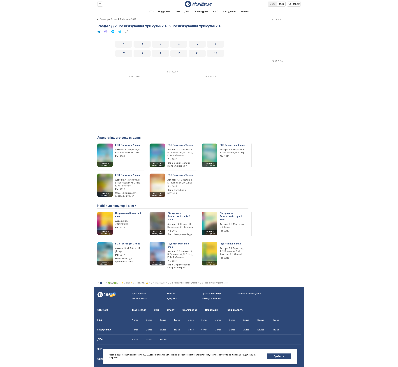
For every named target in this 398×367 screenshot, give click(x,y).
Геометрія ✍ (142, 283)
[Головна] (101, 283)
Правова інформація (211, 293)
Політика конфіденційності (249, 293)
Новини (245, 11)
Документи (172, 298)
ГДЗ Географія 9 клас (127, 243)
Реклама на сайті (140, 298)
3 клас (163, 320)
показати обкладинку (105, 164)
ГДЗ (151, 11)
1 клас (135, 320)
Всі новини (211, 310)
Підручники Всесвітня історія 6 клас (178, 216)
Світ (156, 310)
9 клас (246, 320)
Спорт (171, 310)
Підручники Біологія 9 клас (128, 215)
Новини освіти (234, 310)
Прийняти (279, 356)
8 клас (232, 320)
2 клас (149, 320)
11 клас (275, 320)
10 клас (260, 320)
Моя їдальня (229, 11)
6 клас (204, 320)
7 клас (218, 320)
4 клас (177, 320)
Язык (281, 4)
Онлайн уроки (201, 11)
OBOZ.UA (102, 310)
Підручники (164, 11)
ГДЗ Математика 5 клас (178, 245)
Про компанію (139, 293)
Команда (171, 293)
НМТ (215, 11)
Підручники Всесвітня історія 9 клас (231, 216)
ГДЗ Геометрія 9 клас (128, 145)
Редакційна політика (211, 298)
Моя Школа (139, 310)
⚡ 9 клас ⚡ (126, 283)
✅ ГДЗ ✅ (112, 283)
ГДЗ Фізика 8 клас (230, 243)
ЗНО (177, 11)
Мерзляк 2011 (159, 283)
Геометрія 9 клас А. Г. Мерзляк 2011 (118, 19)
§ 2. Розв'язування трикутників (183, 283)
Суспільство (189, 310)
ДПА (186, 11)
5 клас (190, 320)
